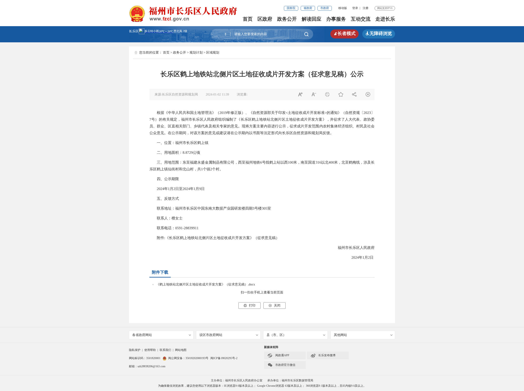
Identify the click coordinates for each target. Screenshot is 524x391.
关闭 (274, 305)
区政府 (264, 19)
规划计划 (196, 52)
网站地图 (180, 350)
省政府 (308, 8)
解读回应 (311, 19)
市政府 (324, 8)
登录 (355, 8)
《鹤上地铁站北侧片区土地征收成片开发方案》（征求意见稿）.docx (205, 284)
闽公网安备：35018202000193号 (188, 358)
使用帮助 (150, 350)
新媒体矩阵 (271, 347)
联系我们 (165, 350)
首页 (248, 19)
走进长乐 (385, 19)
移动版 (342, 8)
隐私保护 (134, 350)
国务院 (291, 8)
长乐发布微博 (323, 355)
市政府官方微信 (281, 365)
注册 (365, 8)
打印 (249, 305)
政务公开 (287, 19)
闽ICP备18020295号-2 (223, 358)
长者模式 (344, 33)
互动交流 (360, 19)
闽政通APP (278, 355)
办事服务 (336, 19)
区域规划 (212, 52)
